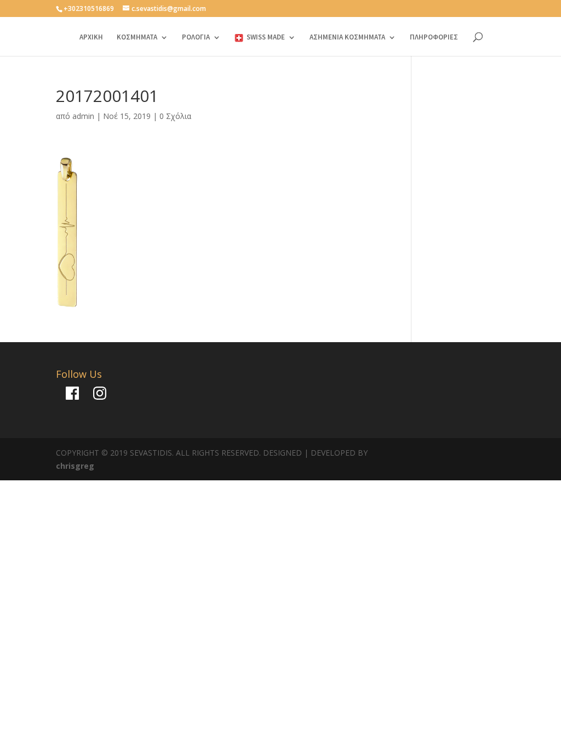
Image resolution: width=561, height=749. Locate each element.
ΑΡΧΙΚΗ (91, 37)
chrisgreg (75, 466)
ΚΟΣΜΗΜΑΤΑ (137, 37)
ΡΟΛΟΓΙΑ (196, 37)
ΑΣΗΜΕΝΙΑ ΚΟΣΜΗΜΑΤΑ (347, 37)
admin (83, 116)
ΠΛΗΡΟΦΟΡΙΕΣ (434, 37)
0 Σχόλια (175, 116)
